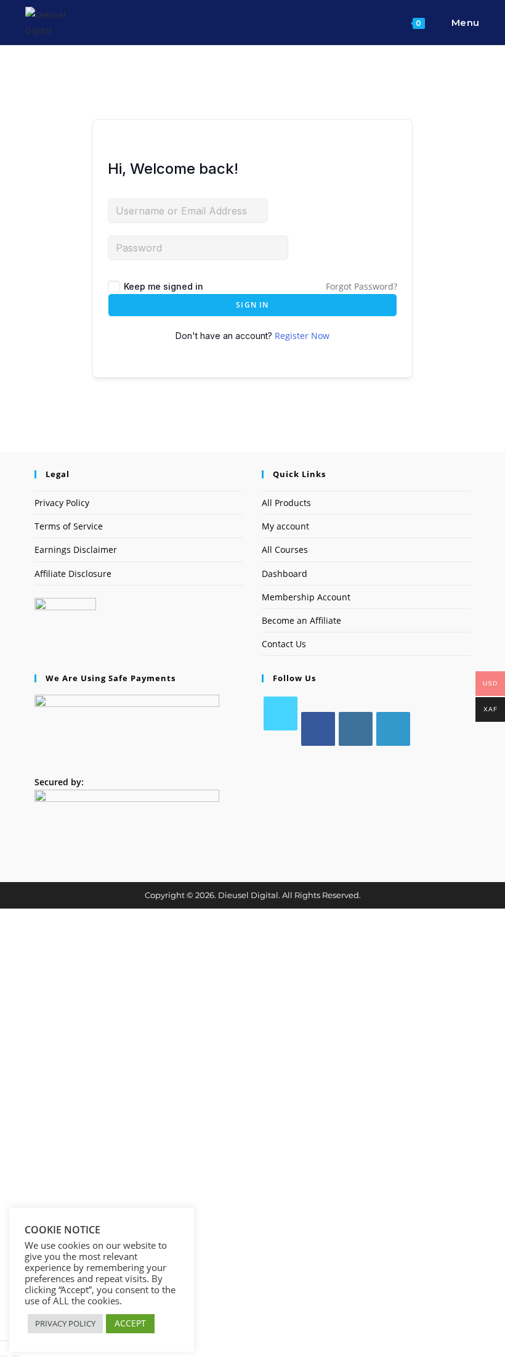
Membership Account (306, 597)
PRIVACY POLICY (65, 1323)
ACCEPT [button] (130, 1323)
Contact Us (284, 644)
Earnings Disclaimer (75, 549)
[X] (280, 713)
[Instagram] (356, 729)
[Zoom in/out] (4, 1340)
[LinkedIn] (393, 729)
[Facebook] (318, 729)
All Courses (285, 549)
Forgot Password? (361, 286)
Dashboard (284, 573)
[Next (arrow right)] (15, 1356)
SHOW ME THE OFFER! (253, 1178)
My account (285, 526)
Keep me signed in (163, 286)
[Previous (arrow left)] (4, 1356)
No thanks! (252, 1322)
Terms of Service (68, 526)
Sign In (252, 305)
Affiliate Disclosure (72, 573)
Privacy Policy (61, 503)
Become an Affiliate (301, 620)
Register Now (302, 335)
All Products (286, 503)
